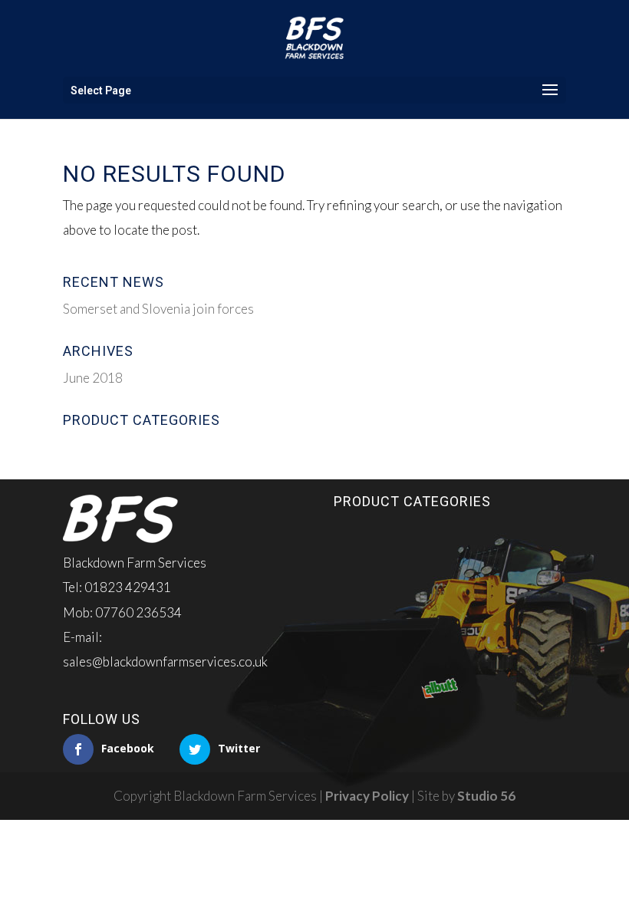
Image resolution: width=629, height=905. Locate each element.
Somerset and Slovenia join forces (158, 309)
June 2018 (93, 378)
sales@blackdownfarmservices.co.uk (165, 661)
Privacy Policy (367, 796)
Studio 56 (486, 796)
